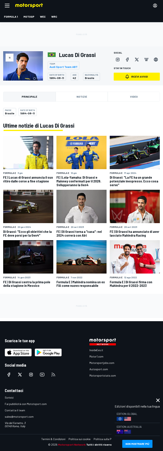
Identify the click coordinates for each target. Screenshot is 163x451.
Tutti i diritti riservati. (100, 444)
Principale (29, 96)
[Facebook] (127, 60)
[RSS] (53, 375)
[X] (137, 60)
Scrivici (9, 397)
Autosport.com (98, 369)
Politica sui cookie (79, 439)
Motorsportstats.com (102, 375)
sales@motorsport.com (19, 416)
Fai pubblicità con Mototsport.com (26, 404)
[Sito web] (156, 60)
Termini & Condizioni (53, 439)
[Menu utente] (155, 6)
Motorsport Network (72, 444)
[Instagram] (118, 60)
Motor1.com (96, 356)
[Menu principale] (7, 5)
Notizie (82, 96)
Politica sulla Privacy (106, 439)
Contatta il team (15, 410)
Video (134, 96)
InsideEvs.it (96, 350)
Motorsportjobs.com (101, 362)
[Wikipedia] (146, 60)
